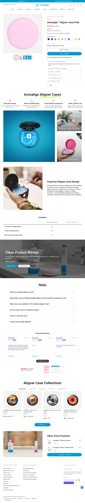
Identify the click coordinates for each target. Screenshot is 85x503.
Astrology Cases (62, 389)
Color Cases (51, 389)
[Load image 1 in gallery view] (16, 57)
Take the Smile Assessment (29, 472)
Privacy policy (20, 498)
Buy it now (64, 53)
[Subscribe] (81, 468)
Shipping (49, 30)
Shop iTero (5, 483)
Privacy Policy (6, 472)
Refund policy (14, 498)
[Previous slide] (5, 349)
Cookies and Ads (7, 475)
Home (48, 16)
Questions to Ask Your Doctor (30, 477)
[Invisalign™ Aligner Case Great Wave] (52, 400)
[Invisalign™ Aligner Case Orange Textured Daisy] (73, 400)
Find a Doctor (26, 470)
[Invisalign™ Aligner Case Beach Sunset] (12, 400)
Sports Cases (32, 389)
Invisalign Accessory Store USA (12, 496)
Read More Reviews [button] (43, 361)
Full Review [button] (11, 356)
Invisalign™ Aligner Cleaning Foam (63, 447)
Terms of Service (7, 468)
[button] (70, 5)
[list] (42, 104)
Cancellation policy (8, 500)
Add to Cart (11, 266)
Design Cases (22, 389)
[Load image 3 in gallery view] (25, 57)
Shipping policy (34, 498)
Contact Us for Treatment (29, 475)
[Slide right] (33, 57)
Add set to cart (64, 454)
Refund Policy (6, 479)
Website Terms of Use (8, 470)
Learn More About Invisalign (29, 479)
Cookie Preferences (8, 477)
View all (42, 424)
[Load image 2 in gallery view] (21, 57)
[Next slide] (79, 349)
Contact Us (5, 481)
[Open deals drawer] (74, 5)
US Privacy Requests (8, 490)
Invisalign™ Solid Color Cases (57, 16)
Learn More (24, 266)
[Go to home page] (42, 5)
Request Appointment (28, 468)
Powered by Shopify (6, 498)
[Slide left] (12, 57)
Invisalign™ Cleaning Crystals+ (62, 440)
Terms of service (27, 498)
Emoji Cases (42, 389)
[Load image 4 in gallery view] (29, 57)
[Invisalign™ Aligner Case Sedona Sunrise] (32, 400)
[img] (11, 338)
